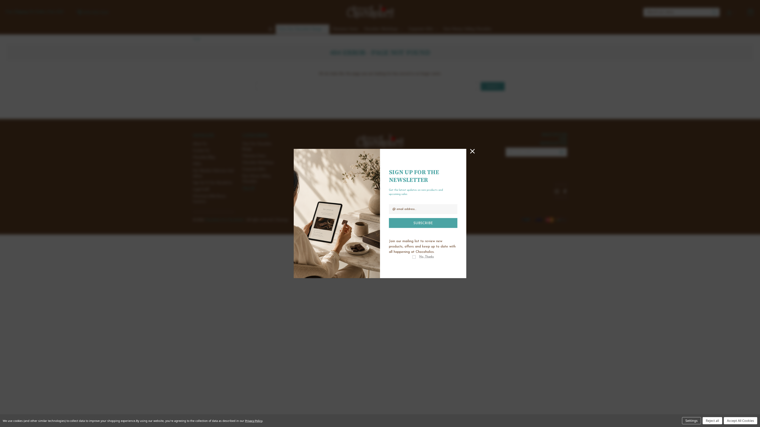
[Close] (472, 151)
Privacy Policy (253, 421)
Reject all (712, 420)
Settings (691, 420)
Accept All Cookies (740, 420)
